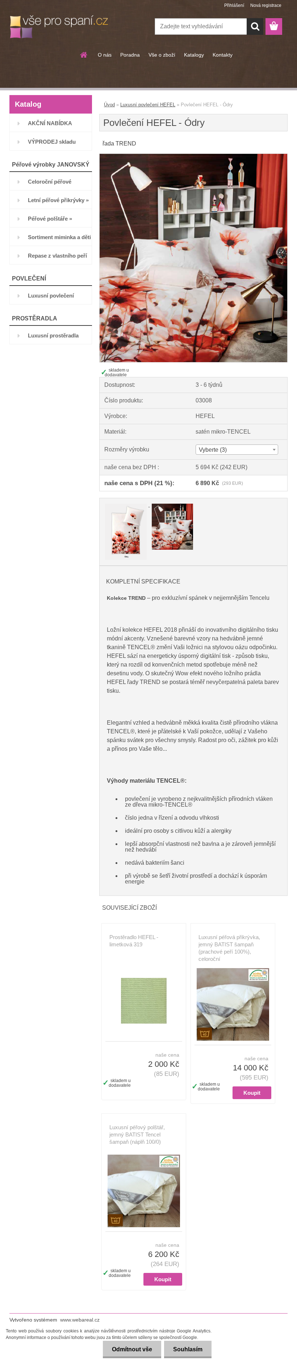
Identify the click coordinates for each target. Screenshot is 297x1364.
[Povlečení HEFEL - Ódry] (193, 156)
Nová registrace (265, 5)
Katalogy (194, 55)
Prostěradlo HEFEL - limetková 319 (133, 940)
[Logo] (59, 27)
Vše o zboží (161, 55)
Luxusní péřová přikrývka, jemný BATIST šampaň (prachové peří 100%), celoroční (229, 948)
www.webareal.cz (80, 1320)
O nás (105, 55)
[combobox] (237, 450)
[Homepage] (84, 54)
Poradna (130, 55)
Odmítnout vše (132, 1349)
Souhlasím (187, 1349)
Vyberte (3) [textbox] (213, 450)
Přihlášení (234, 5)
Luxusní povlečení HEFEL (147, 104)
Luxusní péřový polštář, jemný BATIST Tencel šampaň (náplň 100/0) (137, 1134)
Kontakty (223, 55)
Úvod (109, 104)
